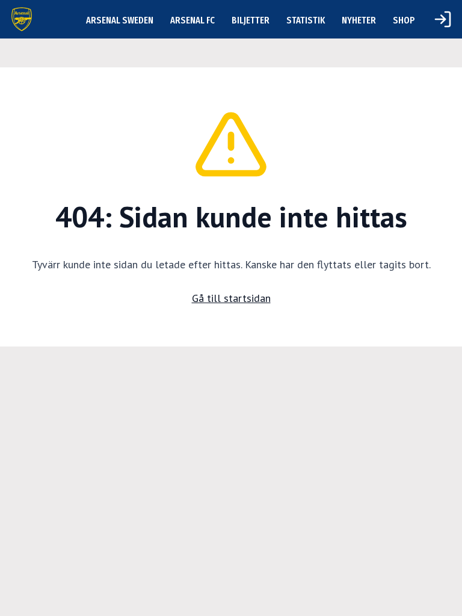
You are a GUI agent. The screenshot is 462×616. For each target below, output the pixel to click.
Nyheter (359, 20)
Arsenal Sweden (119, 20)
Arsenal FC (192, 20)
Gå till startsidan (231, 298)
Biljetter (251, 20)
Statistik (305, 20)
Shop (404, 20)
